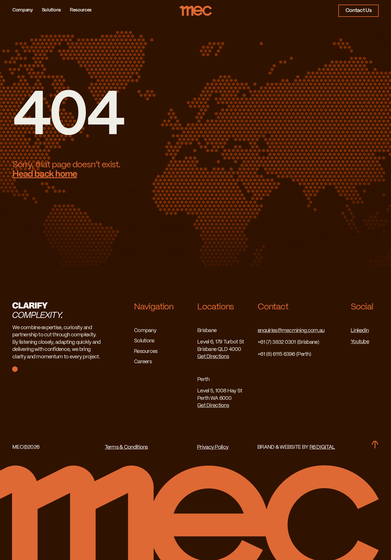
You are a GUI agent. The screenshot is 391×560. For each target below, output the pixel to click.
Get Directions (213, 356)
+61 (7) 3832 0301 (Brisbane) (288, 342)
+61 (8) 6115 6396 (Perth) (284, 354)
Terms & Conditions (126, 447)
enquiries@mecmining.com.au (291, 330)
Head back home (44, 174)
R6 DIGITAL (322, 447)
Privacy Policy (212, 447)
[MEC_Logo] (195, 8)
